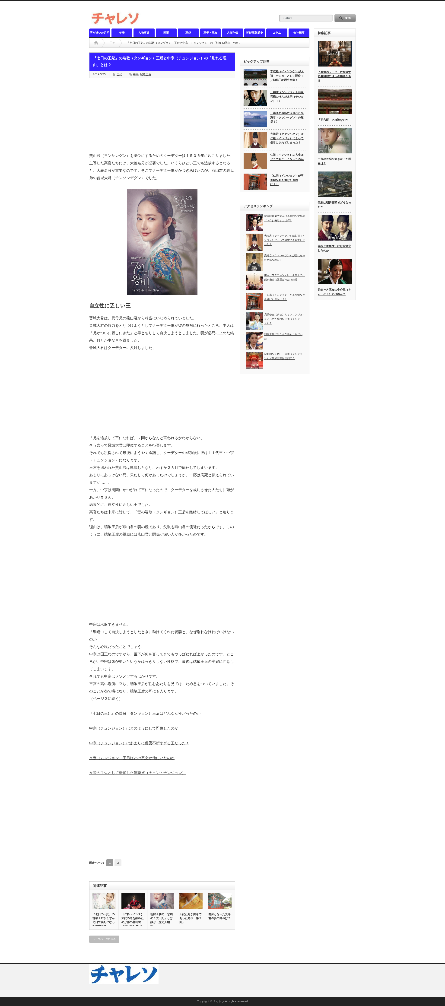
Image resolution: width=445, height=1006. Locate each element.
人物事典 (143, 32)
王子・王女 (210, 32)
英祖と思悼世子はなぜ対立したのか (334, 248)
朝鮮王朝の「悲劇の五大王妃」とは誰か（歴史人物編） (161, 920)
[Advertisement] (162, 115)
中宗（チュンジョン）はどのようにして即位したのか (133, 728)
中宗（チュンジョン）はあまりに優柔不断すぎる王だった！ (139, 743)
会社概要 (299, 32)
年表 (122, 32)
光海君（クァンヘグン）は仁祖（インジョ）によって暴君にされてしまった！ (287, 138)
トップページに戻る (104, 939)
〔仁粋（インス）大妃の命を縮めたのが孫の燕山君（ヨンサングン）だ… (132, 922)
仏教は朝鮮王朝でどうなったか (334, 205)
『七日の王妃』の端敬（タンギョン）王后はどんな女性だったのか (144, 713)
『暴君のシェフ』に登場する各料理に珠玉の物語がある (334, 76)
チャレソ (218, 1001)
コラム (277, 32)
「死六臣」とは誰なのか (333, 119)
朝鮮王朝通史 (254, 32)
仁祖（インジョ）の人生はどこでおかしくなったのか (287, 157)
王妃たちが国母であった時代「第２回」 (190, 918)
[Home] (96, 43)
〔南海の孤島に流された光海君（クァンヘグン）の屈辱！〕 (287, 117)
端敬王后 (145, 74)
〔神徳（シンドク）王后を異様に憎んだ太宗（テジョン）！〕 (287, 96)
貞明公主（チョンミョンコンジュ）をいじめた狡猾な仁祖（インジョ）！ (284, 318)
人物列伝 (232, 32)
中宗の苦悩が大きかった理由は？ (334, 161)
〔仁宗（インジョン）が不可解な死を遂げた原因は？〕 (287, 180)
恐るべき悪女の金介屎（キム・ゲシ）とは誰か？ (334, 292)
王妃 (188, 32)
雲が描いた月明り (99, 34)
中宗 (136, 74)
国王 (166, 32)
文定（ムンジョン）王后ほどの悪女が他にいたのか (132, 758)
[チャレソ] (116, 25)
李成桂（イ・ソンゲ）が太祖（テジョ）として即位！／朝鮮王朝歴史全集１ (287, 76)
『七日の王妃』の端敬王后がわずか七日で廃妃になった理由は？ (103, 920)
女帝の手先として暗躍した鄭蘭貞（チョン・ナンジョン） (137, 773)
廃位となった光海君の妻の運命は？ (219, 916)
